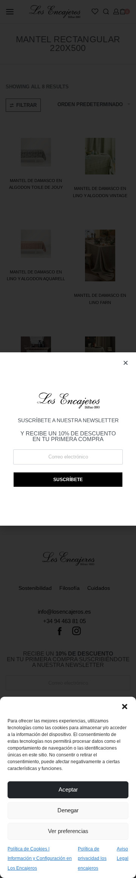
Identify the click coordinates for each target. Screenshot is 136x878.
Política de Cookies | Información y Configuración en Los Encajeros (40, 858)
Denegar (68, 810)
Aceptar (68, 789)
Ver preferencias (68, 831)
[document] (68, 439)
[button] (124, 706)
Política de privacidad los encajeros (92, 858)
